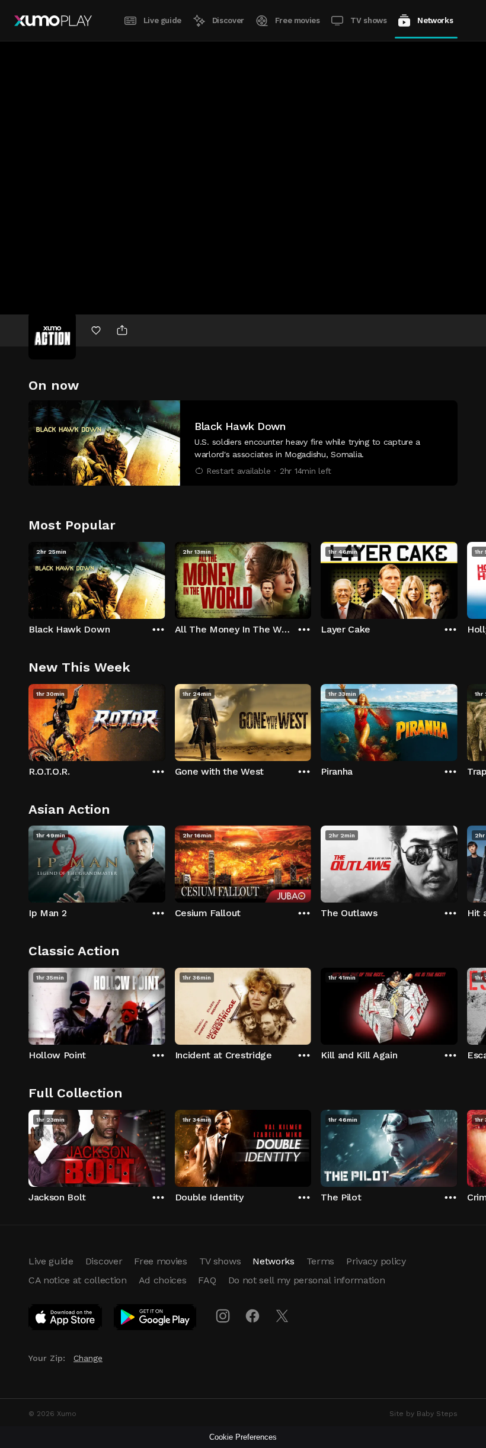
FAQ (207, 1280)
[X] (282, 1316)
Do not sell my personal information (306, 1280)
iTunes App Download (66, 1319)
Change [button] (88, 1358)
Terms (320, 1261)
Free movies (297, 20)
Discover (228, 20)
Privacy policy (376, 1261)
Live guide (162, 20)
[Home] (53, 20)
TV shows (368, 20)
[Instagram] (223, 1316)
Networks (435, 20)
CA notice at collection (77, 1280)
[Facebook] (252, 1316)
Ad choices (163, 1280)
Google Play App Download (155, 1319)
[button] (243, 443)
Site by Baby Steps (423, 1414)
